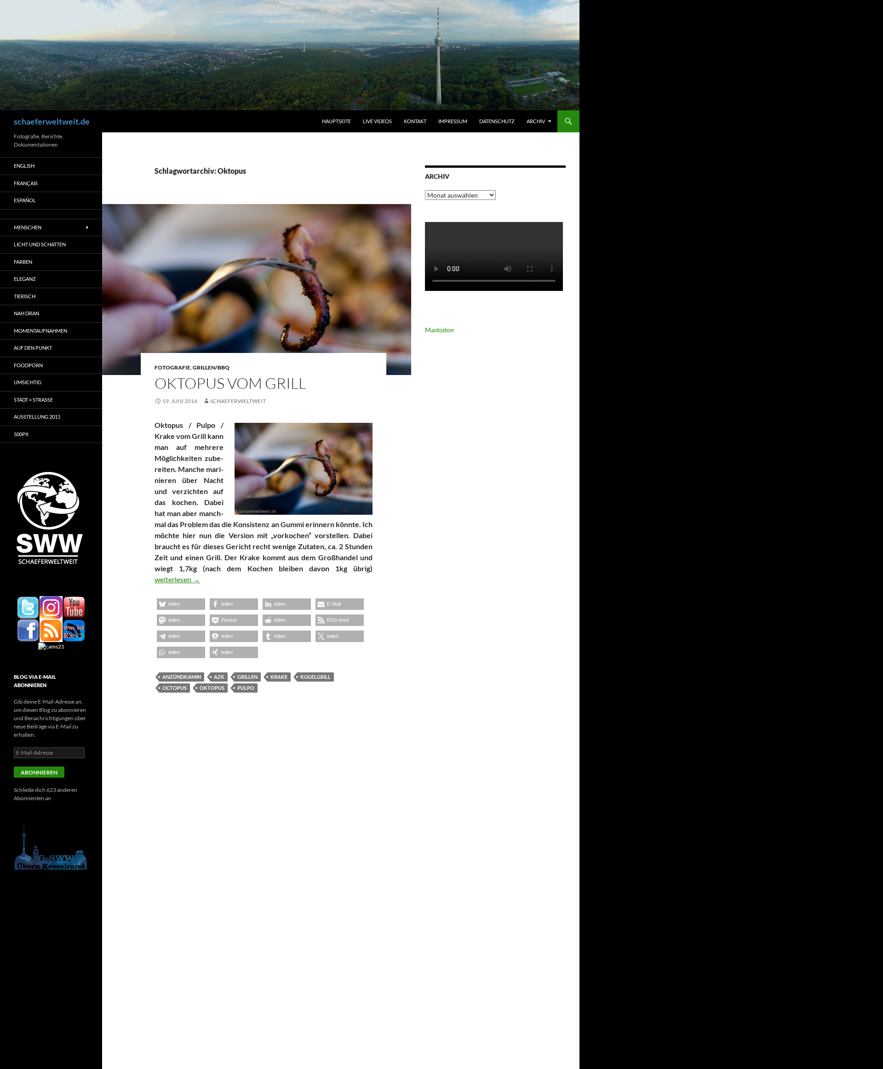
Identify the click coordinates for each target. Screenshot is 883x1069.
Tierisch (24, 296)
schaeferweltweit (238, 401)
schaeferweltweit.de (52, 121)
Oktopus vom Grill (230, 383)
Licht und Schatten (40, 244)
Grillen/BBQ (211, 367)
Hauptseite (336, 121)
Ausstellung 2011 (37, 417)
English (24, 166)
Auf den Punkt (33, 348)
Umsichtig (27, 382)
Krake (278, 677)
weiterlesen (177, 579)
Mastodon (439, 330)
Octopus (174, 688)
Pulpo (245, 688)
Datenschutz (497, 121)
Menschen (27, 227)
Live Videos (377, 121)
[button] (181, 604)
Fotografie (172, 367)
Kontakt (415, 121)
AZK (219, 677)
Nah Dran (26, 313)
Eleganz (25, 279)
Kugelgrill (315, 677)
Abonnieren (39, 772)
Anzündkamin (181, 677)
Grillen (247, 677)
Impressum (452, 121)
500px (21, 434)
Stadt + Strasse (33, 400)
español (25, 200)
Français (26, 183)
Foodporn (28, 365)
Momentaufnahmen (40, 331)
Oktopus (212, 688)
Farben (23, 262)
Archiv (536, 121)
